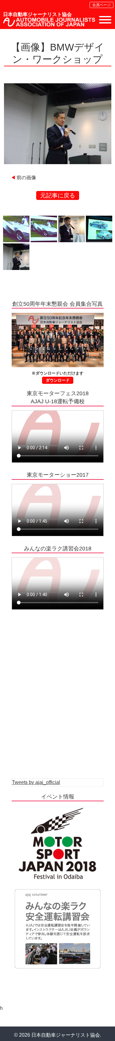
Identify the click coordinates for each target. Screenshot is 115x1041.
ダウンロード (58, 380)
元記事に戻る (57, 195)
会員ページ (101, 5)
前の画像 (26, 177)
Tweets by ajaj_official (36, 782)
